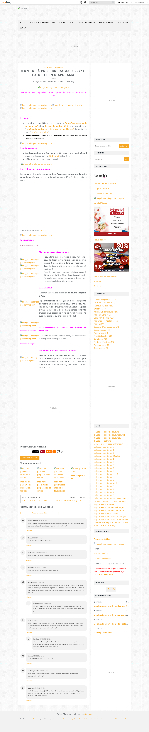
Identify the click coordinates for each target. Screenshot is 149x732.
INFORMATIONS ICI (106, 575)
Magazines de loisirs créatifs (106, 513)
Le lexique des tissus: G (104, 468)
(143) (102, 315)
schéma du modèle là (37, 129)
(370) (100, 309)
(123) (104, 318)
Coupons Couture (101, 188)
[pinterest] (84, 2)
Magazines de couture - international (110, 510)
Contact (23, 28)
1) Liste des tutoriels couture (106, 432)
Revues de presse (106, 22)
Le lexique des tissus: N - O (105, 483)
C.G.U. (86, 719)
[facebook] (77, 2)
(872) (104, 302)
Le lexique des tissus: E (104, 462)
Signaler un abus (76, 719)
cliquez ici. (43, 230)
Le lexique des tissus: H (104, 471)
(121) (106, 321)
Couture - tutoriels (53, 67)
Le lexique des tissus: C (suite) (107, 456)
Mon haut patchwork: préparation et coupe (114, 615)
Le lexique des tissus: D (104, 459)
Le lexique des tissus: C (104, 453)
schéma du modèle (40, 132)
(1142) (105, 299)
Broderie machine (87, 22)
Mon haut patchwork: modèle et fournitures (114, 624)
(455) (103, 305)
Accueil (23, 22)
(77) (99, 324)
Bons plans (123, 22)
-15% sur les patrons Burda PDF (107, 183)
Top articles (57, 719)
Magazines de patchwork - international (111, 519)
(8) (101, 345)
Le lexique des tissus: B (104, 450)
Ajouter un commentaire (39, 513)
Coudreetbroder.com (103, 193)
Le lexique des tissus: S (104, 492)
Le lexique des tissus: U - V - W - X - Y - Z (111, 498)
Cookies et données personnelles (101, 719)
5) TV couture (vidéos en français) (108, 444)
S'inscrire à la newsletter (30, 458)
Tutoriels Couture (67, 22)
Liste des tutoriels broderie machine (109, 501)
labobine (33, 719)
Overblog (88, 714)
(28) (103, 336)
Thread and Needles (102, 558)
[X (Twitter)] (80, 2)
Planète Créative (101, 553)
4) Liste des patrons (102, 441)
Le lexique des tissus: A (104, 447)
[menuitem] (23, 22)
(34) (101, 333)
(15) (104, 342)
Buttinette (98, 286)
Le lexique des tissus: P (104, 486)
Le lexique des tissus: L (103, 477)
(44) (102, 330)
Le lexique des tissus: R (104, 489)
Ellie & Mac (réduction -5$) (105, 276)
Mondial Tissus (100, 203)
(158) (106, 312)
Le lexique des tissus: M (104, 480)
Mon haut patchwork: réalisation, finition (113, 606)
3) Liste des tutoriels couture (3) (108, 438)
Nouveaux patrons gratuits (42, 22)
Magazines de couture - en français (109, 507)
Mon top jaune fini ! (103, 632)
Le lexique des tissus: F (103, 465)
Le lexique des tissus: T (104, 495)
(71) (106, 327)
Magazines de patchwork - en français (110, 516)
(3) (101, 348)
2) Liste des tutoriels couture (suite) (109, 435)
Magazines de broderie (104, 504)
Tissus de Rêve (100, 240)
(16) (100, 339)
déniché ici (54, 156)
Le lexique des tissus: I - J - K (106, 474)
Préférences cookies (121, 719)
